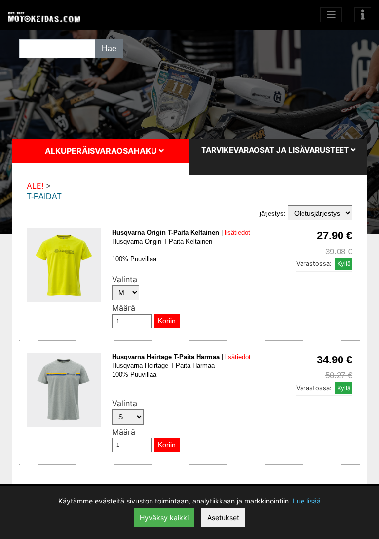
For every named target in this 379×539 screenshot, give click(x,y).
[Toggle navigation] (362, 14)
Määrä (123, 308)
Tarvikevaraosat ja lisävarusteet (276, 150)
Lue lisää (307, 501)
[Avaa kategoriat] (331, 14)
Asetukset (223, 517)
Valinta (124, 279)
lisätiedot (237, 232)
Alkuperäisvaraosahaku (102, 151)
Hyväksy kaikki (164, 517)
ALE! (35, 186)
